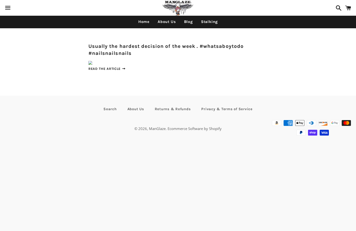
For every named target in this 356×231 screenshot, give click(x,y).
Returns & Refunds (173, 109)
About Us (167, 21)
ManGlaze (157, 128)
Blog (188, 21)
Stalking (209, 21)
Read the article (105, 69)
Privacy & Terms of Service (227, 109)
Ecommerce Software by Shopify (195, 128)
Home (143, 21)
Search (110, 109)
